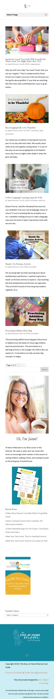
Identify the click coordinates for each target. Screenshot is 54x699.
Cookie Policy (30, 672)
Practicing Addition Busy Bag (18, 331)
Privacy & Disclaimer (14, 672)
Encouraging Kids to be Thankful (20, 128)
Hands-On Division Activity (18, 264)
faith (41, 130)
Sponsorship (42, 672)
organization (35, 64)
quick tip (41, 200)
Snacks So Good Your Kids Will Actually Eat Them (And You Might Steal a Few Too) (25, 60)
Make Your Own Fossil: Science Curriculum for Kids (26, 541)
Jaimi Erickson (13, 64)
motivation (9, 134)
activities (35, 130)
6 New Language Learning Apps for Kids (23, 198)
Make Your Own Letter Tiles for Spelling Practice (25, 536)
